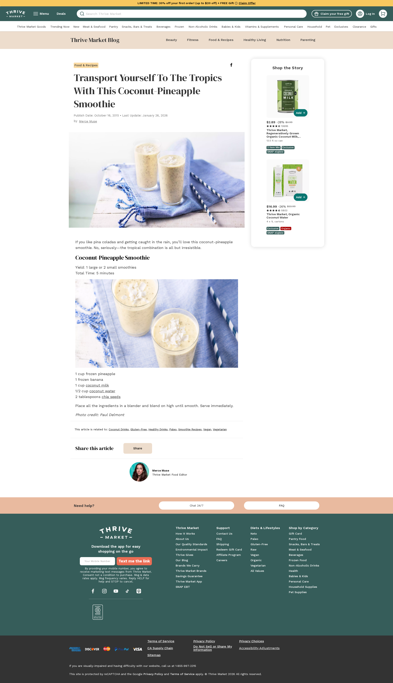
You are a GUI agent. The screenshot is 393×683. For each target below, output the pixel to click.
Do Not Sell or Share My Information (212, 648)
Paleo (254, 539)
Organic (256, 560)
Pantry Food (297, 539)
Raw (253, 549)
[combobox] (192, 14)
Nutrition (283, 40)
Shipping (222, 544)
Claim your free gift (335, 13)
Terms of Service (160, 641)
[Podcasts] (139, 591)
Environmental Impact (192, 549)
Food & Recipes (221, 40)
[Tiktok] (127, 591)
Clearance (359, 26)
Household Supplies (303, 586)
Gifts (373, 26)
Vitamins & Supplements (262, 26)
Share (137, 448)
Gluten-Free (259, 544)
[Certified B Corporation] (98, 612)
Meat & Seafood (94, 26)
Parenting (307, 40)
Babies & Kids (231, 26)
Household (314, 26)
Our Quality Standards (191, 544)
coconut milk (97, 385)
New (76, 26)
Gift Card (295, 533)
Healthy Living (254, 40)
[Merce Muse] (139, 472)
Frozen (179, 26)
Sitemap (154, 655)
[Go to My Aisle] (15, 13)
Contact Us (224, 533)
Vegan (255, 554)
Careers (221, 560)
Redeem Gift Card (229, 549)
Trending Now (60, 26)
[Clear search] (305, 13)
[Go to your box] (383, 14)
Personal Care (293, 26)
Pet (328, 26)
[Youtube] (116, 591)
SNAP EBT (183, 586)
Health (293, 570)
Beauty (171, 40)
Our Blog (182, 560)
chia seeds (111, 397)
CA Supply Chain (160, 648)
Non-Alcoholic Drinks (203, 26)
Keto (254, 533)
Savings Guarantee (189, 576)
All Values (257, 570)
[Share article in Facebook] (234, 65)
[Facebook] (93, 591)
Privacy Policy (204, 641)
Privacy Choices (251, 641)
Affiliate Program (228, 554)
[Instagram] (104, 591)
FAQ (281, 505)
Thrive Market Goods (31, 26)
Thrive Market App (189, 581)
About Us (182, 539)
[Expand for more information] (236, 3)
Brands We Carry (187, 565)
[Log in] (360, 14)
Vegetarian (258, 565)
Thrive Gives (184, 554)
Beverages (163, 26)
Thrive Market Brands (191, 570)
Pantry (113, 26)
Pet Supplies (298, 592)
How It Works (185, 533)
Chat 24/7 (196, 505)
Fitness (192, 40)
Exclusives (341, 26)
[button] (383, 14)
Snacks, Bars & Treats (137, 26)
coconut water (102, 391)
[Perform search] (81, 13)
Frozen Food (298, 560)
